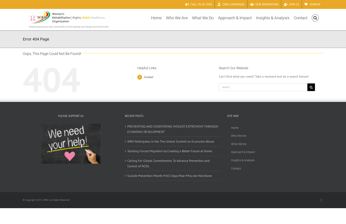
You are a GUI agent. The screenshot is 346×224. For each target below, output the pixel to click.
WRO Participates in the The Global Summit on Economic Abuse (170, 141)
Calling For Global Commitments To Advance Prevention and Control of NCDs (168, 163)
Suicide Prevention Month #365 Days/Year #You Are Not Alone (169, 176)
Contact (148, 77)
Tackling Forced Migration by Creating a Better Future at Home (169, 151)
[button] (315, 17)
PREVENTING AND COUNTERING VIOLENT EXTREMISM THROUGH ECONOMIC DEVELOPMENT (172, 129)
